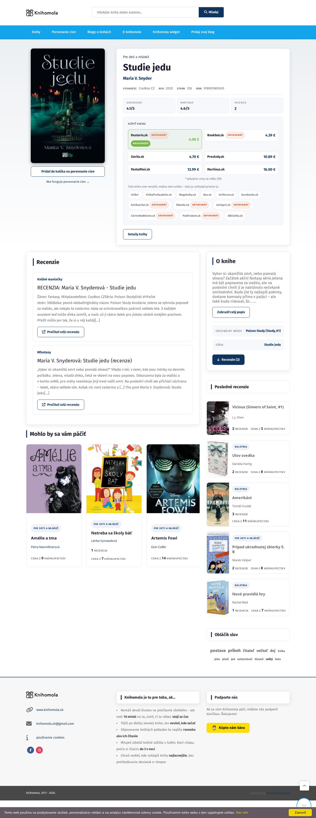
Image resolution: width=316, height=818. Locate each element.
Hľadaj (213, 12)
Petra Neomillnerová (45, 547)
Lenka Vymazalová (104, 541)
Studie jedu (272, 345)
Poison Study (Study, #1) (263, 331)
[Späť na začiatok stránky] (304, 786)
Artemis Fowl (164, 538)
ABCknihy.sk (235, 215)
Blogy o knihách (99, 32)
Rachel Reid (240, 602)
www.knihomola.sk (49, 710)
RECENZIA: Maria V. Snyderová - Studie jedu (86, 288)
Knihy (36, 32)
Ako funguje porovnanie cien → (68, 181)
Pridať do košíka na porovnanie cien (67, 171)
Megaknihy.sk (187, 194)
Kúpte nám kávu (232, 728)
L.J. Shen (238, 417)
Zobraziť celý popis (231, 312)
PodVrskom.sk (201, 215)
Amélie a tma (44, 538)
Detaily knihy (137, 234)
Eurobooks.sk (249, 194)
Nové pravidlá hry (248, 594)
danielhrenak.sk (278, 793)
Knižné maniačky (49, 279)
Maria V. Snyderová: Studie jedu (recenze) (84, 360)
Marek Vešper (241, 560)
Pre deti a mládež (136, 57)
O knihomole (132, 32)
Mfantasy (44, 352)
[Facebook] (30, 750)
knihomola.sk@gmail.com (55, 724)
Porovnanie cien (64, 32)
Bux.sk (207, 194)
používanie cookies (50, 737)
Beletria (241, 446)
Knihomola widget (166, 32)
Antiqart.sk (232, 204)
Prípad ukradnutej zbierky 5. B (258, 549)
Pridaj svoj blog (202, 32)
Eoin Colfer (158, 547)
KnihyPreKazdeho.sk (159, 194)
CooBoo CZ (147, 88)
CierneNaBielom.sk (152, 215)
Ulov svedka (243, 455)
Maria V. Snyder (137, 78)
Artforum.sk (226, 194)
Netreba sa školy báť (111, 533)
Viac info (242, 812)
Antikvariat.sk (149, 204)
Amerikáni (242, 497)
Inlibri (135, 194)
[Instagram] (39, 750)
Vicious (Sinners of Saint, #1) (258, 407)
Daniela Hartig (242, 464)
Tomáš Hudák (241, 506)
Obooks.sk (191, 204)
